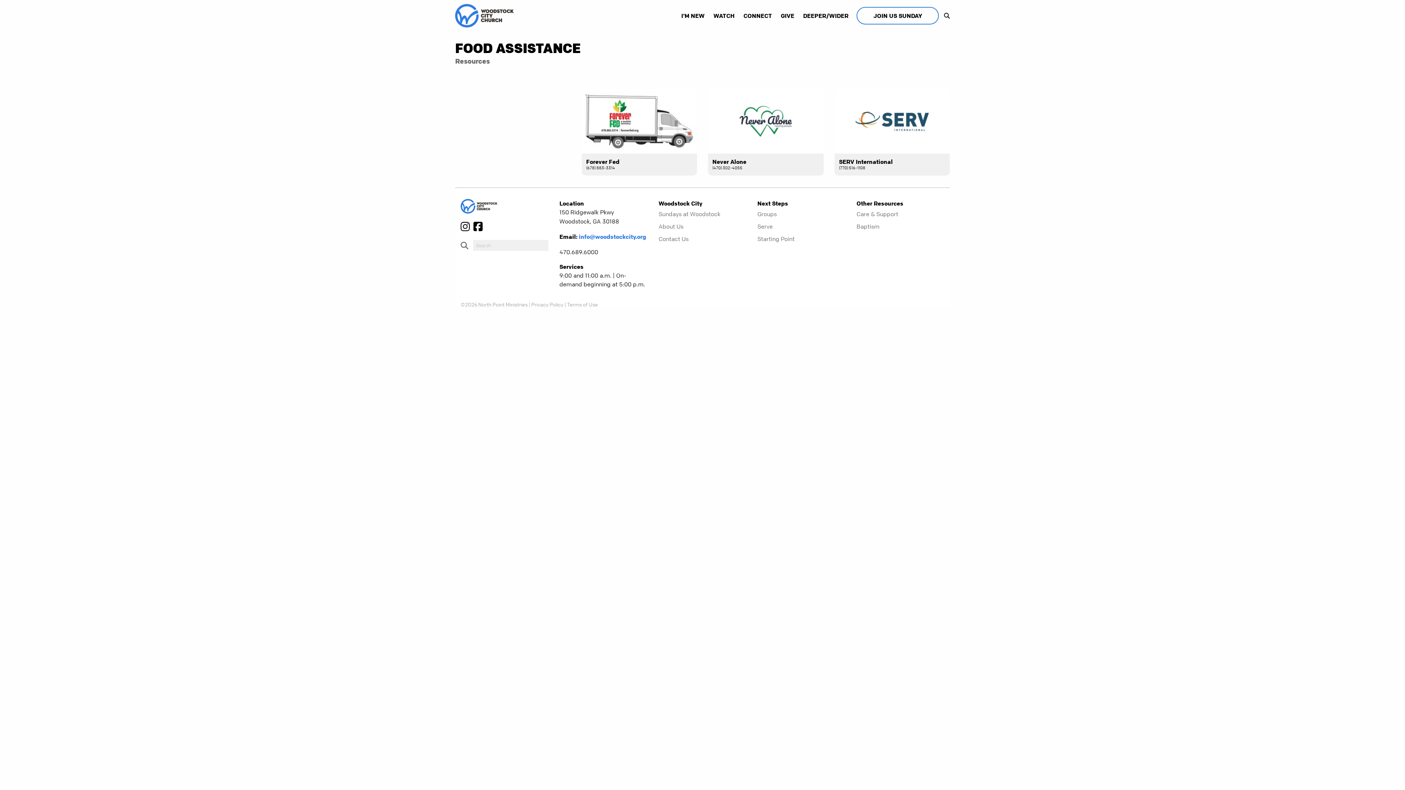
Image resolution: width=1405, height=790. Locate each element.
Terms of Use (582, 304)
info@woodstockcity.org (612, 236)
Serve (765, 226)
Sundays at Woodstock (689, 214)
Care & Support (877, 214)
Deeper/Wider (825, 15)
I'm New (693, 15)
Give (787, 15)
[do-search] (510, 245)
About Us (671, 226)
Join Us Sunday (897, 15)
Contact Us (674, 238)
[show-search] (945, 15)
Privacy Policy (547, 304)
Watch (724, 15)
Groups (767, 214)
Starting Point (776, 238)
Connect (757, 15)
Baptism (868, 226)
